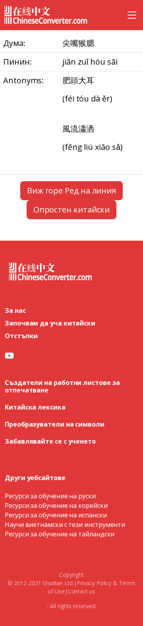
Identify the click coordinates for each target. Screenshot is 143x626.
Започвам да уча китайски (50, 323)
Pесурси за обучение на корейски (56, 505)
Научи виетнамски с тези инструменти (65, 524)
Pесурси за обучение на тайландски (59, 534)
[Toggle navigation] (132, 15)
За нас (15, 310)
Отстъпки (21, 335)
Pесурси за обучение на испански (56, 515)
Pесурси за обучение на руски (50, 496)
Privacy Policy (94, 583)
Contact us (81, 591)
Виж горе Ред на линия (71, 190)
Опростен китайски (71, 209)
